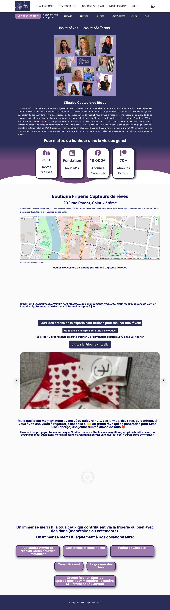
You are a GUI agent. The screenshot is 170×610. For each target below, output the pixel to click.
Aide (135, 6)
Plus (147, 16)
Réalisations (44, 6)
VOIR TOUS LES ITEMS (28, 16)
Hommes (100, 16)
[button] (87, 477)
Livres (134, 16)
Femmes (84, 16)
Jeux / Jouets (118, 16)
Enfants (68, 16)
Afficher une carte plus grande (31, 262)
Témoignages (67, 6)
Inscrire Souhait (93, 6)
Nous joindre (118, 6)
